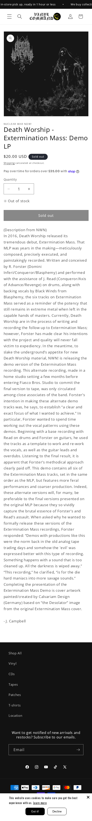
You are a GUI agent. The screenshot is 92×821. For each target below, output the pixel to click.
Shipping (9, 163)
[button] (9, 16)
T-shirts (15, 705)
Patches (15, 695)
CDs (12, 674)
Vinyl (12, 663)
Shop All (15, 653)
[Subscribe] (78, 749)
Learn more (40, 803)
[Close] (88, 797)
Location (15, 715)
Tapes (13, 684)
